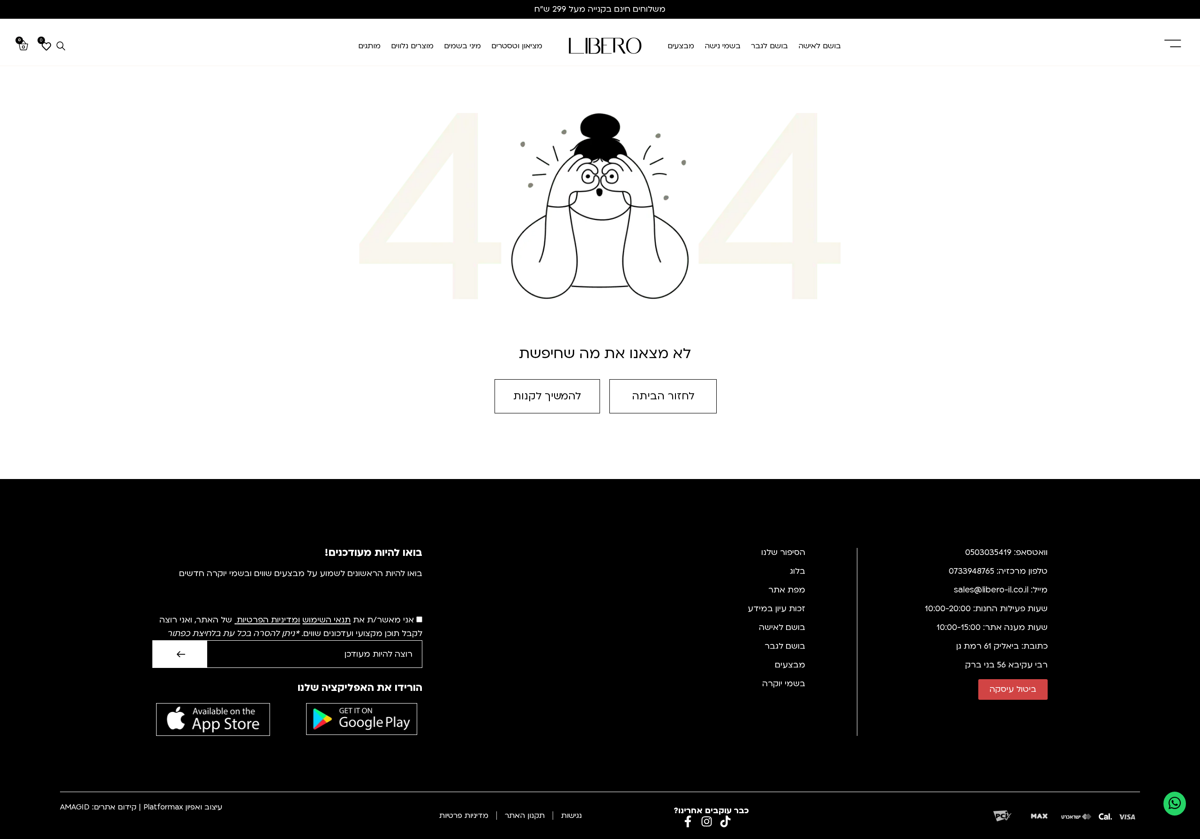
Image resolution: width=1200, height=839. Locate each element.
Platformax (163, 807)
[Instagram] (706, 821)
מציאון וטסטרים (516, 46)
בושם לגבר (769, 46)
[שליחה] (179, 654)
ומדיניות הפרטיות (268, 620)
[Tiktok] (725, 821)
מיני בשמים (462, 46)
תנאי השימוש (326, 620)
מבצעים (681, 46)
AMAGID (75, 807)
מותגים (369, 46)
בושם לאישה (819, 46)
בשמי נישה (723, 46)
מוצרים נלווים (412, 46)
